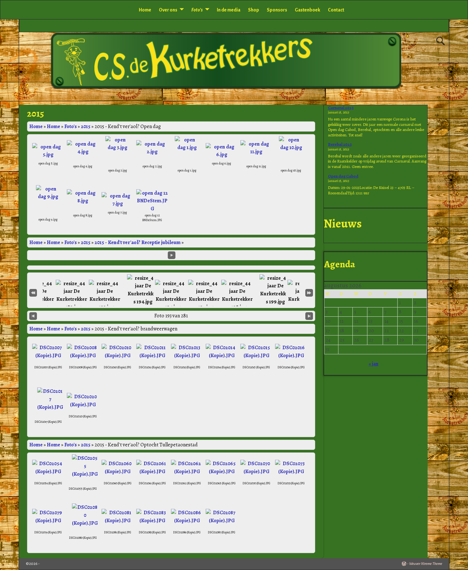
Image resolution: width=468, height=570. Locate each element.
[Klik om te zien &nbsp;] (72, 296)
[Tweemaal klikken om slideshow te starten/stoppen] (171, 296)
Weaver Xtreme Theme (425, 564)
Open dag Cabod (343, 176)
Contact (336, 9)
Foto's (70, 126)
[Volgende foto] (309, 316)
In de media (228, 9)
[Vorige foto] (33, 316)
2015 (85, 126)
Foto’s (197, 9)
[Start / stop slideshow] (171, 255)
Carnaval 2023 (341, 107)
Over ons (168, 9)
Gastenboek (307, 9)
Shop (253, 9)
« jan (374, 363)
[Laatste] (309, 292)
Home (145, 9)
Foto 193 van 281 (171, 315)
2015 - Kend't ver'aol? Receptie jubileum (138, 242)
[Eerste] (33, 292)
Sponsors (277, 9)
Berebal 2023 (340, 144)
